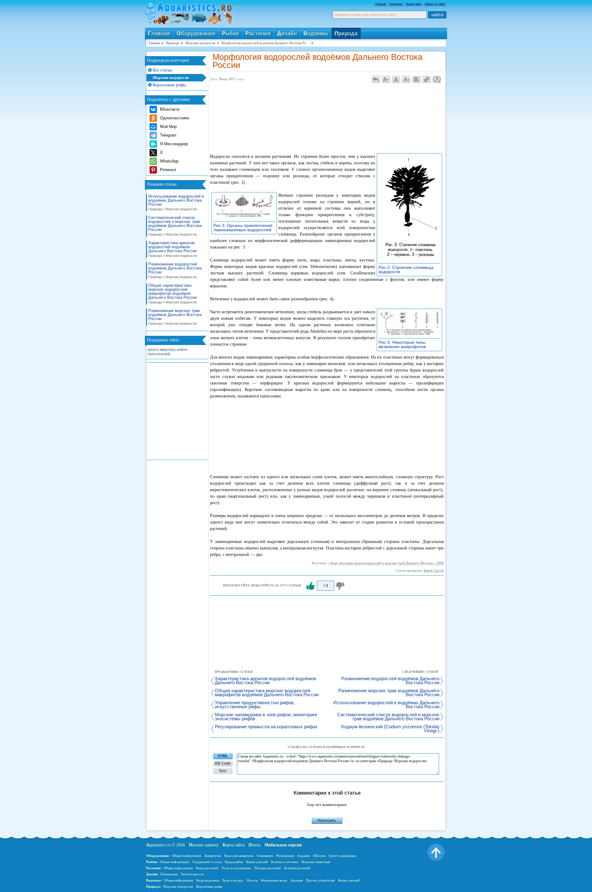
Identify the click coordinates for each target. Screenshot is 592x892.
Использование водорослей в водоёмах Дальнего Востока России (176, 202)
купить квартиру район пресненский (167, 351)
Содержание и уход (207, 862)
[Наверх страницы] (436, 852)
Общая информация (186, 855)
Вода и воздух (233, 880)
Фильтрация (285, 855)
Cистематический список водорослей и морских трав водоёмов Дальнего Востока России (175, 226)
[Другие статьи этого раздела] (416, 79)
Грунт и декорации (342, 855)
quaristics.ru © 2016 (165, 845)
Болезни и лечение (284, 862)
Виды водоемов (207, 880)
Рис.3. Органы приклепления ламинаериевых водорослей (244, 227)
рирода (346, 33)
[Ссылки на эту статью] (426, 79)
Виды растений (207, 868)
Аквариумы (212, 855)
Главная (381, 4)
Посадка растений (267, 868)
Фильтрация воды (274, 880)
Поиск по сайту (435, 4)
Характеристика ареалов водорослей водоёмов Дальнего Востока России (172, 249)
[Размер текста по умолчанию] (396, 79)
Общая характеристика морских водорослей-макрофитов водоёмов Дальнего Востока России (172, 293)
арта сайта (234, 845)
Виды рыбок (234, 862)
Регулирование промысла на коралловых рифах (266, 727)
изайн (287, 33)
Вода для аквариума (239, 855)
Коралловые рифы (169, 85)
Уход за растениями (236, 868)
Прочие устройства (320, 880)
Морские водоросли (171, 77)
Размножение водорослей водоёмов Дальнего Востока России (175, 270)
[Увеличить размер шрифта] (406, 79)
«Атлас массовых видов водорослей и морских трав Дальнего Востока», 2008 (386, 563)
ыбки (230, 33)
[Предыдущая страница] (376, 79)
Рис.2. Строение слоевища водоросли (406, 269)
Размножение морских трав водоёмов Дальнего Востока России (175, 317)
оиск (255, 845)
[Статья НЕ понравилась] (341, 586)
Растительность (192, 874)
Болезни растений (297, 868)
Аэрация (303, 855)
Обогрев (319, 855)
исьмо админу (204, 845)
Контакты (396, 4)
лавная (159, 33)
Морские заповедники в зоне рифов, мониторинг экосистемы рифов (266, 717)
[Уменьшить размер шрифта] (386, 79)
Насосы (252, 880)
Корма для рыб (257, 862)
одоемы (315, 33)
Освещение (265, 855)
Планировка (169, 874)
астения (258, 33)
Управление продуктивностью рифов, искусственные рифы (255, 705)
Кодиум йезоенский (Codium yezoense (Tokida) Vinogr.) (390, 729)
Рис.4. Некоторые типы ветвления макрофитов (404, 344)
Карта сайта (413, 4)
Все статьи (162, 70)
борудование (196, 33)
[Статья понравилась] (310, 586)
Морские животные (315, 862)
